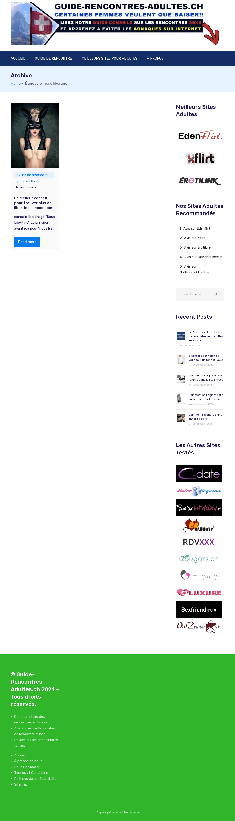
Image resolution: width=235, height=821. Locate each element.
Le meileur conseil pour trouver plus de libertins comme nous (33, 203)
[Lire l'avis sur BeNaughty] (199, 525)
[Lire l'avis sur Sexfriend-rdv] (199, 609)
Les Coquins (27, 187)
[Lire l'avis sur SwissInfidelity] (199, 508)
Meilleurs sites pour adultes (109, 58)
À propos (155, 58)
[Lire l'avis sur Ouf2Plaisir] (199, 627)
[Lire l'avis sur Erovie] (199, 575)
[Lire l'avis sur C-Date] (199, 473)
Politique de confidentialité (35, 779)
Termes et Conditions (31, 773)
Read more (27, 242)
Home (16, 83)
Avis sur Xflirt (194, 238)
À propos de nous (28, 761)
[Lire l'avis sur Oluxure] (199, 592)
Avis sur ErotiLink (197, 247)
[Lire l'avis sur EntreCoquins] (199, 490)
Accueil (18, 58)
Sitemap (20, 784)
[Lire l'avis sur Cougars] (199, 558)
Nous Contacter (26, 767)
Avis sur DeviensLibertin (203, 257)
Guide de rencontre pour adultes (32, 175)
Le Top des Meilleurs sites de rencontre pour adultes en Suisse (206, 336)
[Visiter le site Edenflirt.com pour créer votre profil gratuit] (200, 135)
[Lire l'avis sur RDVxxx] (199, 542)
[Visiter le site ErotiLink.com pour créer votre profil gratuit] (200, 181)
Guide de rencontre (53, 58)
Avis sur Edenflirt (196, 228)
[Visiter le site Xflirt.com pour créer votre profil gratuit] (200, 158)
